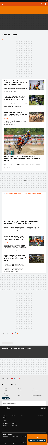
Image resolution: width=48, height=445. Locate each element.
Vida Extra (13, 415)
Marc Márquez (5, 395)
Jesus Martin (9, 169)
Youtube (12, 333)
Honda (28, 39)
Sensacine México (24, 436)
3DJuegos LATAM (15, 436)
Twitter (41, 4)
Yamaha (25, 356)
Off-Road (6, 102)
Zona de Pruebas (7, 4)
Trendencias (5, 425)
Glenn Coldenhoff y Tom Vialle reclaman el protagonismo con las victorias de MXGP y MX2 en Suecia (22, 158)
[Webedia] (45, 1)
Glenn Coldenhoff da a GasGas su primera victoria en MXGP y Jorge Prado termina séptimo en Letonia (15, 114)
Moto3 (43, 39)
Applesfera (4, 417)
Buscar (44, 403)
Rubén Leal (8, 91)
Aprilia (16, 39)
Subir (42, 408)
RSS (18, 333)
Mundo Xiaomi (5, 420)
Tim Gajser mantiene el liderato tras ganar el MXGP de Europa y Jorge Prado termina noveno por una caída (15, 82)
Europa (24, 39)
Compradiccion (5, 428)
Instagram (46, 4)
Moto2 (39, 39)
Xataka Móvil (5, 415)
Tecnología (20, 390)
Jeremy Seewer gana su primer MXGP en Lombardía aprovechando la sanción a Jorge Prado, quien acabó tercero (15, 97)
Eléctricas (20, 395)
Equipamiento (20, 356)
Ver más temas (6, 398)
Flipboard (20, 333)
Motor (31, 39)
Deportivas (15, 4)
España (19, 39)
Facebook (43, 4)
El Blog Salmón (14, 425)
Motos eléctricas (23, 4)
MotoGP (31, 4)
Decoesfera (5, 427)
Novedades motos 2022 (37, 395)
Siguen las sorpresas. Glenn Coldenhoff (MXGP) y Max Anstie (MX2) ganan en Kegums (22, 222)
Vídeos (33, 388)
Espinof (22, 415)
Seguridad (5, 390)
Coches (35, 39)
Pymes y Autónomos (15, 427)
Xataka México (5, 436)
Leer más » (25, 89)
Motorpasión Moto (41, 415)
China (12, 39)
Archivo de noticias (8, 342)
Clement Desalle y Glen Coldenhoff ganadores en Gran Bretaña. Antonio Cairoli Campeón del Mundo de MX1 (14, 238)
